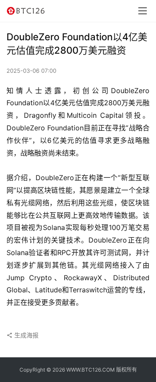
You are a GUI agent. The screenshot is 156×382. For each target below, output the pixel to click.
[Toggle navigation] (142, 11)
